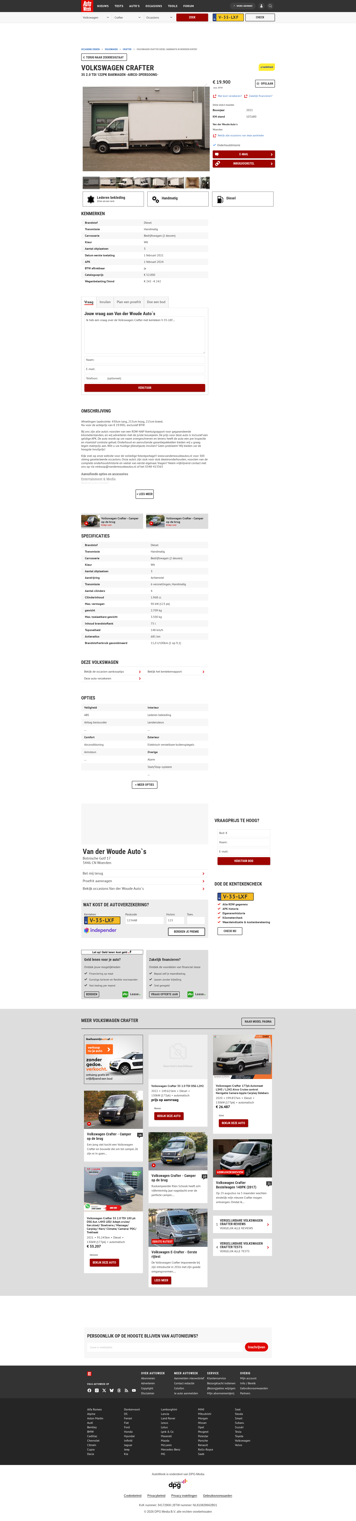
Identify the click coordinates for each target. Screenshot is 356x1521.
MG (163, 1454)
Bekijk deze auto (169, 1116)
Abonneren (148, 1378)
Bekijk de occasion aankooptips (104, 671)
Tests (119, 6)
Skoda (239, 1414)
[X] (105, 1390)
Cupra (91, 1449)
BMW (90, 1431)
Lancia (165, 1414)
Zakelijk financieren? (260, 96)
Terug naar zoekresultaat (105, 57)
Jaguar (128, 1445)
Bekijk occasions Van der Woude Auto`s (113, 888)
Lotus (164, 1427)
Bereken (91, 994)
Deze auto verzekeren (97, 678)
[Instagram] (98, 1390)
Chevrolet (93, 1440)
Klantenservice (216, 1378)
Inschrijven (256, 1347)
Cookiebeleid (132, 1495)
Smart (238, 1418)
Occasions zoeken (90, 49)
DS (126, 1414)
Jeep (127, 1449)
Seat (237, 1409)
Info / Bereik (248, 1383)
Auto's (134, 6)
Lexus (164, 1423)
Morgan (203, 1418)
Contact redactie (184, 1383)
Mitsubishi (204, 1414)
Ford (127, 1427)
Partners (245, 1393)
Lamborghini (169, 1409)
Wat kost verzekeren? (230, 96)
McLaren (166, 1445)
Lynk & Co (167, 1431)
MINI (201, 1409)
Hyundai (129, 1436)
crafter (127, 49)
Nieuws (103, 6)
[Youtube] (135, 1390)
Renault (203, 1445)
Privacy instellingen (184, 1495)
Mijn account (248, 1378)
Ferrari (128, 1418)
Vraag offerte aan (164, 994)
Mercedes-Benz (170, 1449)
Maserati (166, 1436)
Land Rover (168, 1418)
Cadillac (92, 1436)
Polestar (203, 1436)
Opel (201, 1427)
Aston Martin (95, 1418)
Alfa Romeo (94, 1409)
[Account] (262, 6)
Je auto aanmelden (186, 1393)
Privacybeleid (156, 1495)
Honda (128, 1431)
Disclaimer (147, 1393)
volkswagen (111, 49)
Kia (126, 1454)
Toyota (239, 1436)
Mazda (165, 1440)
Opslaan (267, 83)
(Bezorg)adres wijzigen (221, 1388)
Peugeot (203, 1431)
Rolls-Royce (205, 1449)
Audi (90, 1423)
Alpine (91, 1414)
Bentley (92, 1427)
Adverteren (148, 1383)
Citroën (91, 1445)
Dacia (90, 1454)
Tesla (238, 1431)
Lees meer (161, 1280)
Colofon (179, 1388)
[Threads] (120, 1390)
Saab (201, 1454)
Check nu (230, 931)
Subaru (239, 1423)
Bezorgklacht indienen (221, 1383)
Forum (188, 6)
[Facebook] (91, 1390)
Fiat (126, 1423)
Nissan (202, 1423)
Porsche (203, 1440)
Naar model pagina (258, 1021)
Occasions (154, 6)
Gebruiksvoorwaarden (254, 1388)
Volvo (238, 1445)
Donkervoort (132, 1409)
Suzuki (239, 1427)
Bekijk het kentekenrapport (165, 671)
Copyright (147, 1388)
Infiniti (128, 1440)
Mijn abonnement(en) (220, 1393)
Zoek (192, 17)
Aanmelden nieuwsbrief (189, 1378)
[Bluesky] (113, 1390)
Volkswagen (242, 1440)
